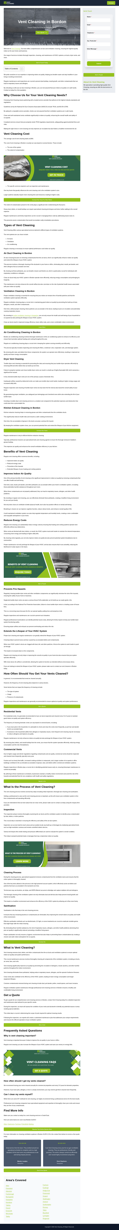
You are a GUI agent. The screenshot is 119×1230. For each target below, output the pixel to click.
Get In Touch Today (42, 62)
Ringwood (46, 1218)
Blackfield (46, 1213)
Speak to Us (42, 781)
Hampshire (9, 1199)
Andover (45, 1202)
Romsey (45, 1207)
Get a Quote (40, 32)
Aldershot (9, 1191)
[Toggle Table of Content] (21, 68)
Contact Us (42, 942)
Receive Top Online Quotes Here (42, 1129)
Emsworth (9, 1211)
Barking (31, 1124)
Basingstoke (10, 1197)
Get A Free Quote (42, 1170)
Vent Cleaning (15, 48)
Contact (111, 3)
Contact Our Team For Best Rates (42, 199)
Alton (5, 1124)
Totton (45, 1210)
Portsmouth (46, 1193)
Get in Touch (42, 583)
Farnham (18, 1124)
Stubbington (46, 1199)
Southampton (47, 1204)
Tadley (8, 1216)
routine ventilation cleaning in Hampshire (25, 315)
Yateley (8, 1205)
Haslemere (11, 1124)
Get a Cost (42, 1025)
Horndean (9, 1202)
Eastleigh (46, 1188)
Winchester (9, 1213)
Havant (8, 1208)
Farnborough (10, 1194)
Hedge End (46, 1190)
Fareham (45, 1185)
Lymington (46, 1215)
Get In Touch (99, 75)
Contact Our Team (42, 430)
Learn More (42, 327)
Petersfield (24, 1124)
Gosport (45, 1196)
